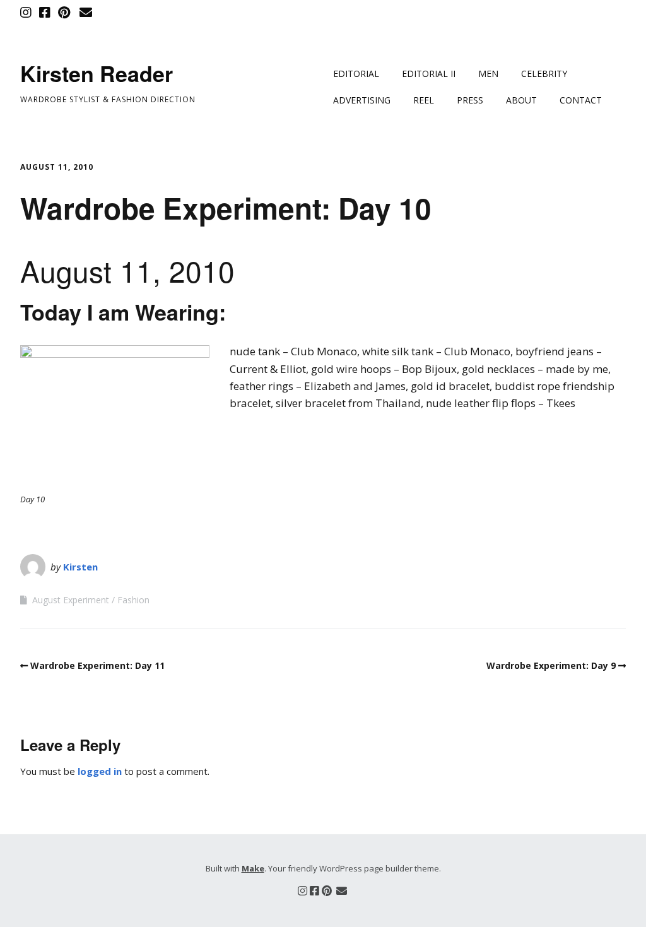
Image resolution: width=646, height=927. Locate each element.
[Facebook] (45, 12)
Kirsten (80, 566)
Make (253, 868)
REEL (423, 100)
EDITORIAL (356, 74)
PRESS (470, 100)
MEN (488, 74)
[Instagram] (27, 12)
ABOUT (521, 100)
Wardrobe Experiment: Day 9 (551, 665)
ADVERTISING (362, 100)
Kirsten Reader (96, 73)
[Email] (85, 12)
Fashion (133, 600)
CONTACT (581, 100)
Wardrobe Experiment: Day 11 (97, 665)
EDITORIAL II (428, 74)
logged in (100, 771)
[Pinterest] (64, 12)
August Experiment (70, 600)
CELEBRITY (544, 74)
